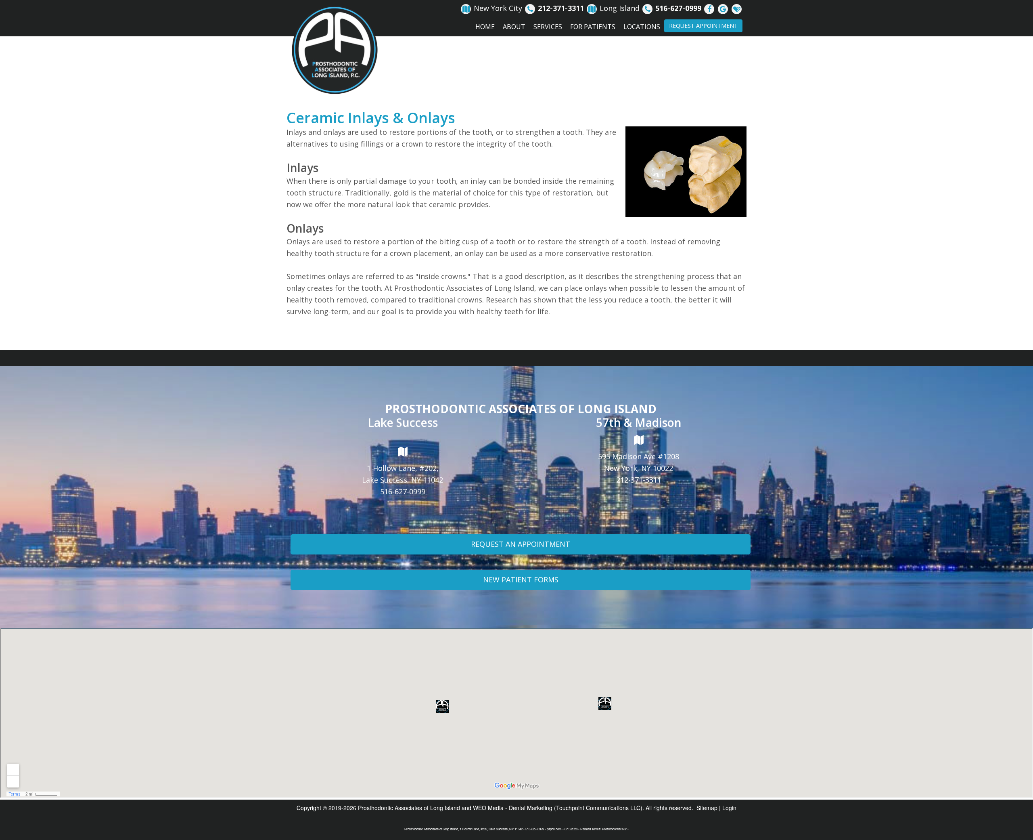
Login (729, 808)
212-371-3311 (638, 480)
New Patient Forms (520, 579)
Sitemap (706, 808)
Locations (641, 26)
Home (485, 26)
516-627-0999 (402, 491)
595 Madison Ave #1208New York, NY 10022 (638, 462)
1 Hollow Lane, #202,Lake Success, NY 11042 (402, 473)
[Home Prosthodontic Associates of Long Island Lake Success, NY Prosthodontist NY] (335, 50)
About (514, 26)
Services (547, 26)
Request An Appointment (520, 544)
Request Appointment (703, 25)
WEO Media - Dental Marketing (512, 808)
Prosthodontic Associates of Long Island (409, 808)
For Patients (592, 26)
